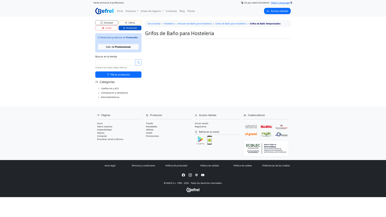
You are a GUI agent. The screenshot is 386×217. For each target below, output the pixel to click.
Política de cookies (243, 165)
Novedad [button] (108, 22)
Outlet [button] (108, 28)
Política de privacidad (176, 165)
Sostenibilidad (104, 129)
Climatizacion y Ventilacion (114, 92)
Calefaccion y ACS (109, 88)
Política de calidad (209, 165)
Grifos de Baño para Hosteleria (230, 23)
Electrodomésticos (109, 97)
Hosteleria (169, 23)
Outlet (149, 132)
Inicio (120, 11)
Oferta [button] (131, 22)
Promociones (152, 136)
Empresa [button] (131, 11)
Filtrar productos (120, 74)
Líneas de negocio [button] (151, 11)
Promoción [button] (131, 28)
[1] (138, 62)
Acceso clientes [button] (279, 11)
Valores (100, 132)
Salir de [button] (118, 47)
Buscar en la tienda (106, 56)
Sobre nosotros (104, 126)
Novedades (151, 126)
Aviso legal (110, 165)
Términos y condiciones (143, 165)
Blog (182, 11)
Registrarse (200, 126)
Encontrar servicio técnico (110, 139)
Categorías (107, 82)
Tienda (191, 11)
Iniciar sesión (201, 123)
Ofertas (149, 129)
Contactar (171, 11)
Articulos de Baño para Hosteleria (195, 23)
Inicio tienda (154, 23)
